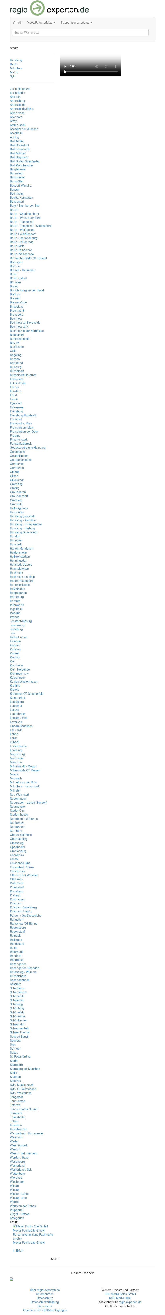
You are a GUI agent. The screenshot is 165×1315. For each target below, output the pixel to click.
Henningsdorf (18, 560)
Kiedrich (15, 657)
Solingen (15, 1048)
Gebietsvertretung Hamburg (28, 447)
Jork (12, 633)
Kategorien (17, 1218)
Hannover (16, 540)
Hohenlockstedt (20, 585)
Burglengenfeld (19, 339)
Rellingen (16, 939)
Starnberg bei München (25, 1069)
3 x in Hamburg (20, 89)
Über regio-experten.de (45, 1290)
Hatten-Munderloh (21, 548)
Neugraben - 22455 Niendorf (28, 802)
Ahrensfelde (17, 105)
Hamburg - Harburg (22, 528)
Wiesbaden (17, 1181)
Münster (15, 790)
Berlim (14, 210)
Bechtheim (17, 193)
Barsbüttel (16, 181)
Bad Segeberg (19, 157)
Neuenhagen (18, 798)
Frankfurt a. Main (21, 423)
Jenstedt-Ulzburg (21, 621)
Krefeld (14, 689)
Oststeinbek (17, 871)
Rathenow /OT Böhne (23, 923)
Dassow (15, 359)
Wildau (14, 1186)
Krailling (15, 685)
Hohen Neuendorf (21, 581)
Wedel (14, 1141)
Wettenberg (17, 1173)
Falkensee (16, 407)
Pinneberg (16, 891)
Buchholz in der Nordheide (27, 330)
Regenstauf (17, 931)
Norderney (17, 823)
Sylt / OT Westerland (23, 1089)
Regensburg (18, 927)
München (16, 68)
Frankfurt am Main (22, 427)
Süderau (15, 1081)
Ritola (13, 948)
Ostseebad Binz (20, 863)
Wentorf (15, 1149)
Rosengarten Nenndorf (24, 968)
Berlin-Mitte (17, 246)
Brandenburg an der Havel (27, 290)
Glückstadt (17, 480)
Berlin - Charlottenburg (24, 214)
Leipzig (14, 710)
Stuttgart (15, 1077)
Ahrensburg (17, 101)
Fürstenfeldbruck (21, 443)
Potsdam (15, 903)
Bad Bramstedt (19, 145)
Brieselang (17, 306)
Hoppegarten (18, 593)
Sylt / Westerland (21, 1093)
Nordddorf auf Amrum (24, 819)
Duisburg (16, 367)
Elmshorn (16, 391)
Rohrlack (15, 956)
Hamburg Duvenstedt (23, 532)
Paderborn (17, 883)
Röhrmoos (16, 960)
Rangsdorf (16, 919)
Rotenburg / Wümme (23, 972)
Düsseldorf (17, 371)
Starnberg (16, 1065)
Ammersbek (17, 125)
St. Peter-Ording (20, 1056)
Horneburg (17, 597)
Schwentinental (19, 1032)
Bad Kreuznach (20, 149)
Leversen (16, 722)
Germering (17, 468)
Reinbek (15, 935)
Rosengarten (18, 964)
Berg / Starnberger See (25, 205)
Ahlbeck (15, 97)
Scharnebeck (18, 992)
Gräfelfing (16, 484)
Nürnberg (16, 831)
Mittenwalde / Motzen (23, 766)
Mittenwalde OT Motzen (25, 770)
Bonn (13, 274)
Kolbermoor (17, 677)
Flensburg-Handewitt (23, 415)
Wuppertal (16, 1210)
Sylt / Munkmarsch (22, 1085)
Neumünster (18, 806)
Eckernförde (18, 383)
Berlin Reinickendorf (23, 234)
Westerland (17, 1165)
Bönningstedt (18, 278)
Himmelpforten (19, 568)
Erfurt (13, 395)
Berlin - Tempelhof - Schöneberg (31, 226)
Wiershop (16, 1177)
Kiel (12, 661)
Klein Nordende (20, 669)
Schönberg (17, 1008)
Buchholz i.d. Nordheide (25, 322)
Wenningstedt (19, 1145)
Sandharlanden (20, 980)
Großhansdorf (19, 496)
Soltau (14, 1052)
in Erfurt (18, 1250)
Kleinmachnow (19, 673)
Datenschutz (45, 1298)
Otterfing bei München (24, 875)
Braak (14, 286)
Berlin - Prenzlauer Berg (25, 218)
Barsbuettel (17, 177)
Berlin (13, 64)
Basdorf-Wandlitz (21, 185)
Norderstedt (17, 827)
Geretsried (17, 464)
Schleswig (16, 1004)
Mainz (14, 72)
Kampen (15, 641)
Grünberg (16, 500)
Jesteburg (16, 629)
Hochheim (16, 572)
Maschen (16, 762)
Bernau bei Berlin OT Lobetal (28, 258)
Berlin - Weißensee (22, 230)
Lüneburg (16, 750)
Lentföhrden (18, 714)
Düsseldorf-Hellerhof (23, 375)
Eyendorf (16, 403)
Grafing (15, 488)
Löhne (14, 734)
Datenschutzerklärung (45, 1302)
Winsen (15, 1190)
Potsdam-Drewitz (21, 911)
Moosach (16, 778)
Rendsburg (17, 944)
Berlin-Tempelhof (21, 250)
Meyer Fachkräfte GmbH (29, 1242)
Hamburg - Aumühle (23, 520)
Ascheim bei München (24, 129)
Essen (14, 399)
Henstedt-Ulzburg (21, 564)
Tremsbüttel (17, 1117)
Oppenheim (17, 847)
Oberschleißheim (21, 835)
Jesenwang (17, 625)
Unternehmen (45, 1294)
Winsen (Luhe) (19, 1194)
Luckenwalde (18, 746)
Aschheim (16, 133)
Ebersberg (16, 379)
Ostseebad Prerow (22, 867)
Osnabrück (17, 855)
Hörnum (15, 601)
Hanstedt (16, 544)
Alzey (13, 121)
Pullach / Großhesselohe (25, 915)
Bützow (14, 343)
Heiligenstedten (20, 556)
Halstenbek (17, 512)
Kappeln (15, 645)
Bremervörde (18, 302)
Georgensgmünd (21, 460)
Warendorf (16, 1137)
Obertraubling (19, 839)
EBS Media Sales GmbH (120, 1294)
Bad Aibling (17, 141)
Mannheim (17, 758)
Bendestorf (17, 201)
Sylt (12, 76)
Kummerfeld (18, 698)
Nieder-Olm (17, 810)
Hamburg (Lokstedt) (23, 516)
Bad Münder (18, 153)
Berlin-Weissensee (22, 254)
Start (17, 22)
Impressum (45, 1306)
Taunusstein (18, 1101)
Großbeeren (18, 492)
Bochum (15, 266)
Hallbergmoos (19, 508)
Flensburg (16, 411)
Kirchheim (16, 665)
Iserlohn (15, 613)
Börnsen (15, 282)
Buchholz (16, 318)
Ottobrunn (16, 879)
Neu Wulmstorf (19, 794)
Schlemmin (17, 1000)
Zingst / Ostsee (19, 1214)
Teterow (15, 1105)
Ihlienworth (17, 605)
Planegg (15, 895)
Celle (13, 351)
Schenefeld (17, 996)
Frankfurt (16, 419)
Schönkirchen (18, 1020)
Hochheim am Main (22, 577)
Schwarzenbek (19, 1028)
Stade (14, 1060)
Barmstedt (16, 173)
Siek (12, 1044)
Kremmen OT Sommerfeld (26, 693)
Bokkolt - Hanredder (23, 270)
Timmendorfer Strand (23, 1109)
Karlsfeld (15, 649)
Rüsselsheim (18, 976)
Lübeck (14, 742)
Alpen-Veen (17, 113)
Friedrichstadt (19, 439)
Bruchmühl (17, 310)
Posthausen (17, 899)
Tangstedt (16, 1097)
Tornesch (16, 1113)
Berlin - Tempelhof (21, 222)
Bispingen (16, 262)
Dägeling (15, 355)
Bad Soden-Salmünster (25, 161)
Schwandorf (17, 1024)
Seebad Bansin (19, 1036)
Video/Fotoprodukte (40, 22)
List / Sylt (16, 730)
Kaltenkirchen (18, 637)
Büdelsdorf (17, 335)
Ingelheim (16, 609)
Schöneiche (17, 1016)
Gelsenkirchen (19, 456)
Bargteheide (18, 169)
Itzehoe (15, 617)
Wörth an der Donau (23, 1206)
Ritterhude (16, 952)
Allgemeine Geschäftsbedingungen (45, 1310)
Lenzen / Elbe (19, 718)
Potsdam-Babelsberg (23, 907)
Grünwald (16, 504)
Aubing (14, 137)
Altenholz (16, 117)
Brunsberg (16, 314)
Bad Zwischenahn (21, 165)
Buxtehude (17, 347)
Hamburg (16, 60)
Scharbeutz (17, 988)
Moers (14, 774)
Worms (14, 1202)
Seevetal (15, 1040)
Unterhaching (18, 1129)
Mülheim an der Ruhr (23, 782)
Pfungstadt (17, 887)
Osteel (14, 859)
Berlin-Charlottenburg (23, 238)
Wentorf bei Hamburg (23, 1153)
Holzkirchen (17, 589)
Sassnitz (15, 984)
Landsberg (17, 702)
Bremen (15, 298)
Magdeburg (17, 754)
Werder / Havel (19, 1157)
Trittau (14, 1121)
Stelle (13, 1073)
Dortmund (16, 363)
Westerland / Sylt (21, 1169)
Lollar (13, 738)
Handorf (15, 536)
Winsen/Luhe (18, 1198)
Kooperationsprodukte (75, 22)
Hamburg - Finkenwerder (26, 524)
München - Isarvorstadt (25, 786)
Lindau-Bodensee (21, 726)
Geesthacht (17, 451)
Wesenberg (17, 1161)
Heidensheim (18, 552)
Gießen (15, 472)
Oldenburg (17, 843)
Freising (15, 435)
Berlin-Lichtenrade (21, 242)
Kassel (14, 653)
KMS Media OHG (120, 1298)
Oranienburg (18, 851)
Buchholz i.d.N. (19, 326)
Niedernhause (19, 814)
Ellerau (14, 387)
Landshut (16, 706)
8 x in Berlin (17, 93)
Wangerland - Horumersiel (26, 1133)
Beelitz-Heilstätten (21, 197)
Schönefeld (17, 1012)
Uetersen (16, 1125)
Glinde (14, 476)
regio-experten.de (130, 1302)
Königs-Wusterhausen (24, 681)
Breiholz (15, 294)
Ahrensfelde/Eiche (21, 109)
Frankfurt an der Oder (24, 431)
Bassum (15, 189)
